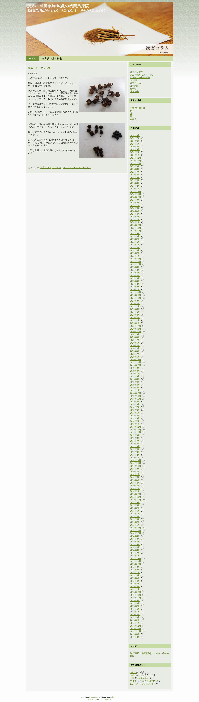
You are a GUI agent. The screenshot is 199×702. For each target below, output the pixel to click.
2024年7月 (135, 205)
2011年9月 (135, 634)
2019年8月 (135, 371)
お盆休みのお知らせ (140, 108)
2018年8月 (135, 404)
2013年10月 (135, 564)
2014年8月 (135, 539)
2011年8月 (135, 637)
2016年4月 (135, 483)
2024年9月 (135, 200)
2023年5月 (135, 245)
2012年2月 (135, 620)
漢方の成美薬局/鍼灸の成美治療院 (58, 6)
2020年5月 (135, 345)
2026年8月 (135, 135)
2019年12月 (135, 359)
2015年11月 (135, 497)
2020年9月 (135, 334)
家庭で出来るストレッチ (142, 75)
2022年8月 (135, 270)
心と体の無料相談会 (140, 77)
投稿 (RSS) (92, 699)
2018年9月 (135, 401)
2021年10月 (135, 298)
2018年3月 (135, 418)
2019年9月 (135, 368)
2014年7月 (135, 542)
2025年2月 (135, 186)
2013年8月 (135, 570)
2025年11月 (135, 161)
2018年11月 (135, 396)
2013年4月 (135, 581)
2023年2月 (135, 253)
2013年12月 (135, 558)
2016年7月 (135, 474)
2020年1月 (135, 357)
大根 (132, 678)
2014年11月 (135, 530)
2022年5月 (135, 278)
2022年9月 (135, 267)
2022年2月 (135, 287)
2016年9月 (135, 469)
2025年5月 (135, 177)
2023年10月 (135, 231)
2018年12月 (135, 393)
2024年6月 (135, 208)
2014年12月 (135, 528)
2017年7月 (135, 441)
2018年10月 (135, 399)
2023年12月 (135, 225)
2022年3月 (135, 284)
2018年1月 (135, 424)
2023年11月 (135, 228)
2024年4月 (135, 214)
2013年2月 (135, 586)
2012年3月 (135, 617)
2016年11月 (135, 463)
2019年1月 (135, 390)
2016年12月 (135, 460)
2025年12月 (135, 158)
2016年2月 (135, 488)
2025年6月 (135, 175)
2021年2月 (135, 320)
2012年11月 (135, 595)
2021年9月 (135, 301)
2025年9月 (135, 166)
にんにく (134, 684)
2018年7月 (135, 407)
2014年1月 (135, 556)
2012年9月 (135, 600)
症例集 (133, 89)
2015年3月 (135, 519)
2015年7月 (135, 508)
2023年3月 (135, 250)
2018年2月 (135, 421)
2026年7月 (135, 138)
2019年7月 (135, 373)
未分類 (133, 80)
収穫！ (133, 119)
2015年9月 (135, 502)
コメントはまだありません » (77, 167)
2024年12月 (135, 191)
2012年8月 (135, 603)
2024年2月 (135, 219)
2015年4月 (135, 516)
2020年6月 (135, 343)
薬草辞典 (56, 167)
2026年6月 (135, 141)
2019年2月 (135, 387)
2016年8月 (135, 472)
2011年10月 (135, 631)
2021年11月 (135, 295)
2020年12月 (135, 326)
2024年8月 (135, 203)
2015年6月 (135, 511)
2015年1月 (135, 525)
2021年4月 (135, 315)
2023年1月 (135, 256)
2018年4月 (135, 416)
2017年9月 (135, 435)
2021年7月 (135, 306)
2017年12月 (135, 427)
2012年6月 (135, 609)
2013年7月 (135, 572)
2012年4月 (135, 614)
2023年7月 (135, 239)
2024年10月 (135, 197)
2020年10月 (135, 331)
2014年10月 (135, 533)
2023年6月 (135, 242)
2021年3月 (135, 317)
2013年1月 (135, 589)
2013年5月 (135, 578)
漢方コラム (45, 167)
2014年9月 (135, 536)
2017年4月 (135, 449)
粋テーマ (114, 697)
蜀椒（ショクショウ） (40, 67)
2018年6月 (135, 410)
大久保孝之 (143, 678)
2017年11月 (135, 430)
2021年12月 (135, 292)
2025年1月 (135, 189)
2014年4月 (135, 547)
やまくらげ (135, 681)
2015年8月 (135, 505)
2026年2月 (135, 152)
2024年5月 (135, 211)
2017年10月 (135, 432)
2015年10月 (135, 500)
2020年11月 (135, 329)
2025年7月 (135, 172)
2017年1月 (135, 458)
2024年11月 (135, 194)
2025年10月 (135, 163)
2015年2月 (135, 522)
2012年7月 (135, 606)
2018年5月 (135, 413)
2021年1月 (135, 323)
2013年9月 (135, 567)
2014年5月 (135, 544)
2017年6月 (135, 444)
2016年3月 (135, 486)
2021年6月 (135, 309)
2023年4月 (135, 247)
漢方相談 (134, 86)
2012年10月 (135, 598)
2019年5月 (135, 379)
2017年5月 (135, 446)
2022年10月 (135, 264)
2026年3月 (135, 149)
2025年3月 (135, 183)
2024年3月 (135, 217)
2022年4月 (135, 281)
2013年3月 (135, 584)
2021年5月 (135, 312)
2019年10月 (135, 365)
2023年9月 (135, 233)
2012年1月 (135, 623)
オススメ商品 (136, 72)
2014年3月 (135, 550)
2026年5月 (135, 144)
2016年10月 (135, 466)
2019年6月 (135, 376)
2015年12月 (135, 494)
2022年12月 (135, 259)
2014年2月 (135, 553)
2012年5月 (135, 612)
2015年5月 (135, 514)
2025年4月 (135, 180)
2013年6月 (135, 575)
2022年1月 (135, 289)
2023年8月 (135, 236)
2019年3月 (135, 385)
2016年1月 (135, 491)
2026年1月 (135, 155)
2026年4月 (135, 147)
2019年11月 (135, 362)
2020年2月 (135, 354)
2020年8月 (135, 337)
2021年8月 (135, 303)
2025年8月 (135, 169)
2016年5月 (135, 480)
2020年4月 (135, 348)
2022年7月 (135, 273)
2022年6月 (135, 275)
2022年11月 (135, 261)
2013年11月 (135, 561)
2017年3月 (135, 452)
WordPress (94, 697)
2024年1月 (135, 222)
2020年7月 (135, 340)
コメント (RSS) (105, 699)
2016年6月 (135, 477)
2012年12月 (135, 592)
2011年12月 (135, 626)
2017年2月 (135, 455)
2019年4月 (135, 382)
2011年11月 (135, 628)
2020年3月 (135, 351)
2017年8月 (135, 438)
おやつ (133, 672)
